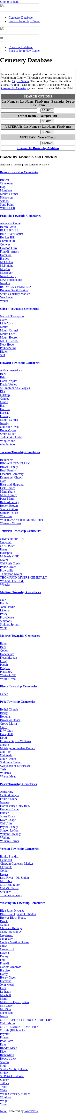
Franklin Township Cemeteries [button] (20, 215)
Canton (4, 924)
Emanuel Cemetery (12, 474)
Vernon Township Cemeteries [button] (19, 848)
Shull (3, 1065)
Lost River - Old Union (14, 877)
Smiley (4, 1072)
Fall (2, 960)
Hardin (4, 603)
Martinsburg (7, 491)
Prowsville (6, 570)
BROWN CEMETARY (15, 463)
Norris (4, 1016)
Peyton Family (9, 827)
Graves (4, 802)
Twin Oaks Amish (11, 437)
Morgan (5, 269)
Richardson (7, 1055)
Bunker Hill (7, 237)
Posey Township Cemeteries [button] (18, 784)
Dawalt (4, 952)
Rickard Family (9, 502)
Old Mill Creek (9, 426)
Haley (3, 549)
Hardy (4, 974)
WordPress (31, 1111)
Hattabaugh (7, 654)
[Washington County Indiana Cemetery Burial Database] (19, 10)
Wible (3, 628)
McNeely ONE (9, 556)
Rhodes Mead (8, 1048)
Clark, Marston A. (11, 931)
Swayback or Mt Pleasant (15, 765)
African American (11, 370)
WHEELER (7, 208)
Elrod (3, 737)
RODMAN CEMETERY (16, 286)
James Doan (7, 816)
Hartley (4, 258)
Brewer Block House (13, 917)
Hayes (4, 874)
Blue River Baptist (11, 234)
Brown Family (9, 467)
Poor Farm (6, 1041)
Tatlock (4, 1083)
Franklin (5, 963)
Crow (3, 945)
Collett (4, 650)
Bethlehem (6, 459)
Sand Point (6, 204)
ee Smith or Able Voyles (15, 388)
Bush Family (8, 470)
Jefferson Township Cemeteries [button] (20, 531)
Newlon (5, 283)
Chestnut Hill (8, 241)
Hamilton (5, 255)
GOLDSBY (7, 545)
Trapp (3, 1086)
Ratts (3, 1044)
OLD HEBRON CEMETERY (19, 1026)
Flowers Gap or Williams (15, 741)
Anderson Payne (10, 223)
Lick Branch (7, 488)
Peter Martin (7, 498)
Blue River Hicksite (12, 910)
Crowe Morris (8, 723)
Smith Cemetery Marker (15, 293)
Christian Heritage (11, 928)
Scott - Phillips (9, 509)
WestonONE (8, 675)
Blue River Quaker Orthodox (18, 914)
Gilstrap (5, 395)
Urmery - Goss (9, 512)
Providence (7, 617)
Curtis (3, 727)
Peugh (4, 664)
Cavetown (6, 183)
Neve (3, 1111)
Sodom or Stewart (11, 762)
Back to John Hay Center (24, 21)
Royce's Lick (8, 1058)
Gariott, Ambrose (10, 967)
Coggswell (6, 935)
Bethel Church (9, 709)
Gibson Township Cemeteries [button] (19, 308)
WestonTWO (8, 678)
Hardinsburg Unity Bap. (15, 805)
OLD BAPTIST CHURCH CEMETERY (26, 1019)
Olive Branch (8, 758)
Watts (3, 1090)
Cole (3, 599)
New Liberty (8, 276)
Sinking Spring (9, 624)
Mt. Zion (5, 1009)
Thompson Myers (11, 574)
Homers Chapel (9, 809)
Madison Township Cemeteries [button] (20, 592)
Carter (4, 694)
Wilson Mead (8, 776)
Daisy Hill (6, 734)
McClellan (6, 262)
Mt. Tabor (6, 881)
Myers (4, 560)
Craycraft (5, 542)
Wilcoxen (6, 516)
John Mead (7, 984)
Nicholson (6, 197)
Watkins (5, 837)
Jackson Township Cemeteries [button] (20, 452)
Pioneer (4, 1037)
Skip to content (9, 1)
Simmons (5, 621)
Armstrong (6, 791)
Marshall (5, 995)
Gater (3, 319)
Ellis (2, 391)
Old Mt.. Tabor (9, 888)
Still (2, 355)
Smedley (5, 891)
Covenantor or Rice (12, 538)
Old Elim (5, 751)
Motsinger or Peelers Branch (17, 748)
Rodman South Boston (14, 290)
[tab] (38, 172)
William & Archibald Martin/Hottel (21, 519)
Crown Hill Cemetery (15, 88)
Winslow (5, 1097)
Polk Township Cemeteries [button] (17, 701)
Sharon (4, 1062)
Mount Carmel (9, 194)
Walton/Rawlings (10, 834)
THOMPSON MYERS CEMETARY (23, 577)
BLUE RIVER (9, 230)
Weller (4, 300)
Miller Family (8, 495)
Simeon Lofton (9, 830)
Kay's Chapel (8, 820)
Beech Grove (8, 226)
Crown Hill (7, 949)
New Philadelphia (11, 279)
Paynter (4, 1034)
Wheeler (5, 584)
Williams (5, 773)
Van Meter (6, 297)
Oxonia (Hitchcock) (12, 1030)
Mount (4, 327)
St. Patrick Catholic (12, 1076)
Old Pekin (6, 755)
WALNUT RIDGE (12, 581)
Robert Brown (9, 505)
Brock (4, 921)
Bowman (5, 716)
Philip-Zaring (8, 348)
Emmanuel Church (11, 477)
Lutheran (5, 991)
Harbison (5, 970)
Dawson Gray (8, 248)
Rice (3, 1051)
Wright (4, 1100)
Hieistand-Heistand (12, 484)
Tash (3, 769)
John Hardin (7, 607)
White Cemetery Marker (15, 1093)
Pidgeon (5, 668)
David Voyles (8, 384)
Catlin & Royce (9, 795)
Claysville (6, 867)
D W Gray (6, 730)
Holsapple (6, 552)
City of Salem (20, 81)
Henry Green (8, 977)
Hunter (4, 812)
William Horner (9, 841)
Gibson (4, 744)
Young (4, 1104)
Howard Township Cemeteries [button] (20, 362)
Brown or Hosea (10, 720)
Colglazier (6, 938)
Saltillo (4, 201)
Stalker (4, 1079)
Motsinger (6, 272)
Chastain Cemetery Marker (16, 863)
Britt (2, 377)
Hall (2, 405)
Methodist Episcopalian (14, 1002)
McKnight (6, 265)
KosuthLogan (8, 657)
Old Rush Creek (10, 563)
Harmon (5, 409)
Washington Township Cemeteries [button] (22, 903)
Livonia (5, 610)
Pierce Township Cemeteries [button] (18, 686)
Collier (4, 870)
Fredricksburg (8, 798)
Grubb (4, 402)
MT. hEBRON (9, 341)
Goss (3, 481)
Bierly (4, 713)
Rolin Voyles (8, 430)
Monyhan (6, 190)
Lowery (5, 416)
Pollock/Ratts (8, 567)
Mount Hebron (9, 337)
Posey (3, 614)
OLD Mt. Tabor (10, 884)
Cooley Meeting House (14, 942)
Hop (2, 187)
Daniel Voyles (8, 381)
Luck (3, 988)
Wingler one (7, 440)
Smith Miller (7, 433)
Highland (5, 981)
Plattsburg (6, 671)
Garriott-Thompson (12, 316)
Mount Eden (7, 334)
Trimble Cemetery (11, 895)
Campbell (6, 860)
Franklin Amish (9, 251)
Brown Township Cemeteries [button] (19, 172)
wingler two (7, 444)
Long (3, 661)
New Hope (7, 344)
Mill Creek (6, 1005)
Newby (4, 423)
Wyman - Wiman (10, 523)
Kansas (4, 412)
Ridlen (4, 351)
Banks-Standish (9, 856)
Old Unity (6, 823)
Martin (4, 998)
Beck (3, 374)
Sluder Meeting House (14, 1069)
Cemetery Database (21, 17)
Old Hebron (7, 1023)
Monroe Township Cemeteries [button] (20, 635)
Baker (3, 643)
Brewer (4, 179)
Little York (6, 323)
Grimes (4, 398)
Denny (4, 956)
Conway (5, 244)
